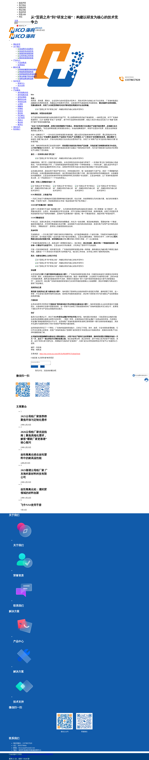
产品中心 (16, 60)
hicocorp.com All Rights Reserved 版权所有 (37, 754)
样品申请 (22, 12)
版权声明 (22, 3)
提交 (42, 366)
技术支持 (16, 81)
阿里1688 (22, 14)
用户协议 (22, 5)
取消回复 (34, 366)
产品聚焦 (16, 90)
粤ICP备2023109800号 (19, 756)
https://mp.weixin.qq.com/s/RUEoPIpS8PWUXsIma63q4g (60, 354)
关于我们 (16, 46)
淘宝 (20, 16)
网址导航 (22, 10)
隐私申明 (22, 7)
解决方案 (16, 67)
